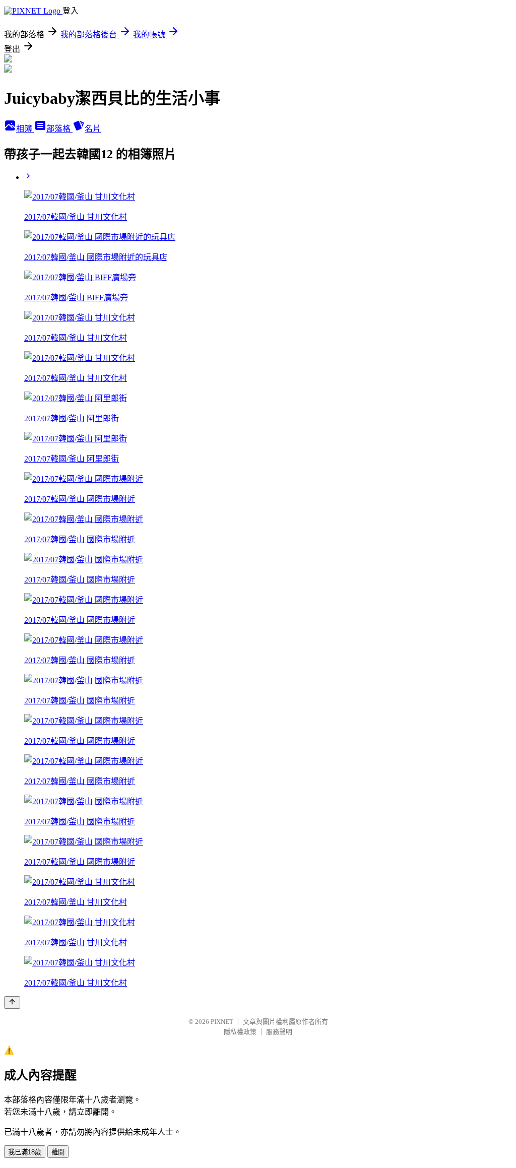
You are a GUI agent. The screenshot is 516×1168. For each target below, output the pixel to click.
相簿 (25, 128)
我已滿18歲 (24, 1152)
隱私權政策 (240, 1031)
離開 (57, 1152)
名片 (93, 128)
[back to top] (12, 1002)
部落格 (59, 128)
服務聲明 (279, 1031)
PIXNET (222, 1021)
